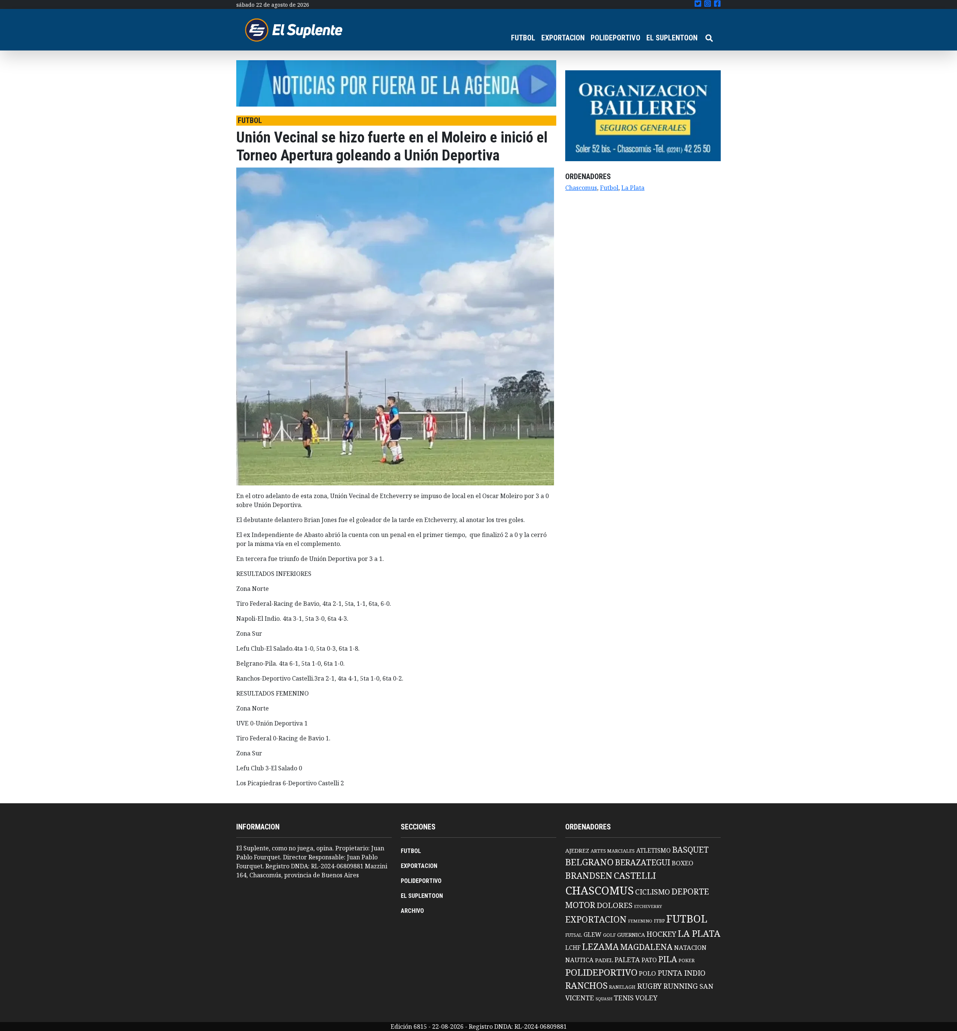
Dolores (615, 905)
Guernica (631, 934)
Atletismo (653, 850)
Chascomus (581, 188)
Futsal (573, 935)
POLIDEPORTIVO (615, 37)
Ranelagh (622, 987)
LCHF (573, 947)
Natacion (690, 947)
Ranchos (586, 985)
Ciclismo (652, 892)
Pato (649, 960)
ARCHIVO (412, 910)
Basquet (690, 849)
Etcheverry (648, 906)
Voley (646, 997)
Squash (604, 998)
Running (680, 986)
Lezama (600, 946)
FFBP (659, 921)
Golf (609, 935)
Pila (667, 959)
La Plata (632, 188)
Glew (592, 934)
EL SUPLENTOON (672, 37)
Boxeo (682, 863)
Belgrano (589, 862)
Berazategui (642, 862)
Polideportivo (601, 972)
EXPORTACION (563, 37)
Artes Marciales (613, 850)
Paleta (627, 959)
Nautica (579, 959)
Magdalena (646, 946)
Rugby (649, 986)
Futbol (609, 188)
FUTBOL (523, 37)
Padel (604, 960)
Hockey (661, 934)
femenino (640, 921)
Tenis (624, 997)
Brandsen (588, 875)
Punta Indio (681, 973)
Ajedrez (577, 850)
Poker (686, 960)
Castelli (635, 875)
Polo (647, 973)
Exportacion (596, 919)
